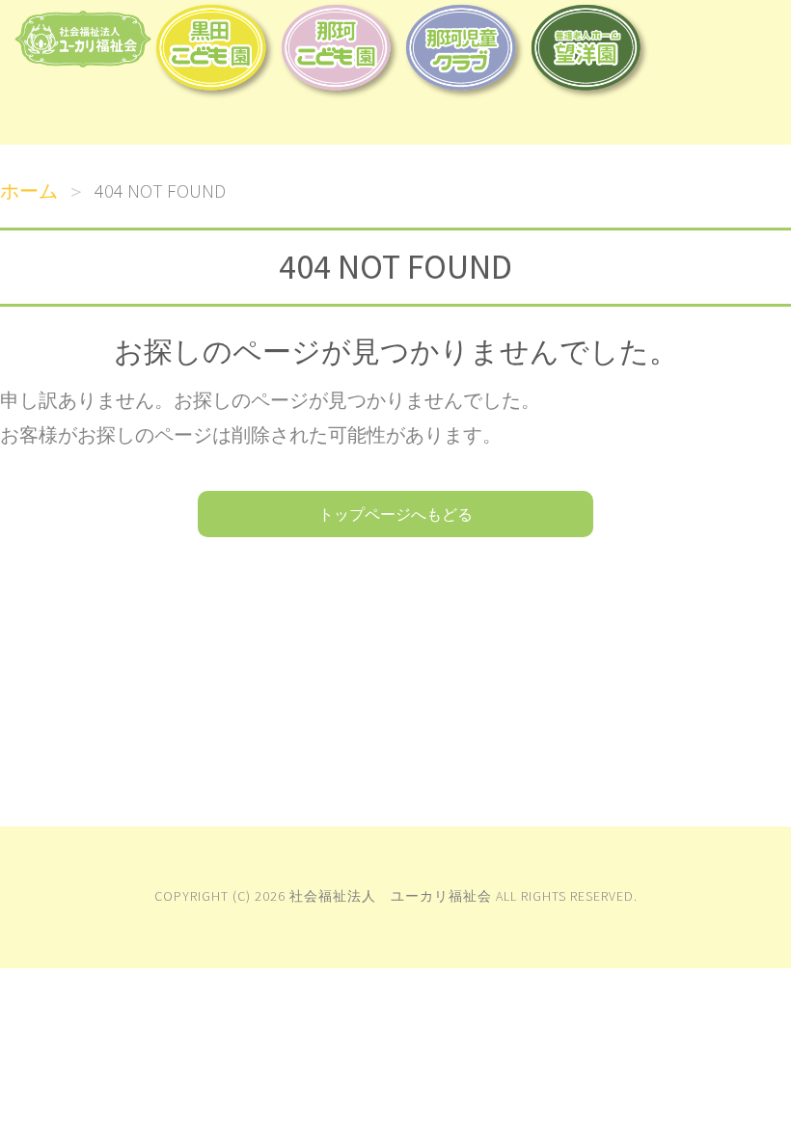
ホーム (29, 190)
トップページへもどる (395, 514)
